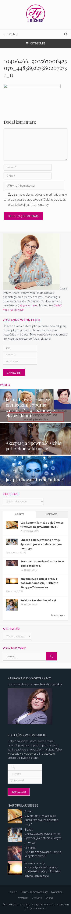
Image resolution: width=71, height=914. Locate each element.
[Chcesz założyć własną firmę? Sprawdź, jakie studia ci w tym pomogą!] (12, 544)
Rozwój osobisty (35, 863)
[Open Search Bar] (65, 34)
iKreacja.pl (41, 908)
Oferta (49, 897)
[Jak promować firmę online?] (35, 484)
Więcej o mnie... (29, 305)
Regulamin (63, 904)
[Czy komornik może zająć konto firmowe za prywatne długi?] (12, 528)
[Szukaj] (51, 656)
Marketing (56, 892)
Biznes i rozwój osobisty (34, 892)
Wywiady (23, 897)
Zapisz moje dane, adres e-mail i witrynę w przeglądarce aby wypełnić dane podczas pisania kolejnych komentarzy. (37, 199)
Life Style (30, 847)
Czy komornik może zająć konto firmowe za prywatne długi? (41, 820)
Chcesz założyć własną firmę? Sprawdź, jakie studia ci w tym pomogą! (41, 544)
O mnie (13, 892)
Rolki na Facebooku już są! (38, 600)
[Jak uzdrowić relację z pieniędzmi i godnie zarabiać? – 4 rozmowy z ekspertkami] (35, 419)
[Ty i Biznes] (35, 13)
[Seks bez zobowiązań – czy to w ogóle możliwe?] (12, 565)
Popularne (19, 514)
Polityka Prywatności (43, 904)
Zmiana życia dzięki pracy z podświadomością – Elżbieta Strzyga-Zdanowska (39, 583)
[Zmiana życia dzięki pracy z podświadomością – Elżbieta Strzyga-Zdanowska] (12, 583)
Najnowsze (51, 514)
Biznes (29, 811)
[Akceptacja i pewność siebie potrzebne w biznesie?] (35, 452)
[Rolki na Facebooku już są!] (12, 610)
